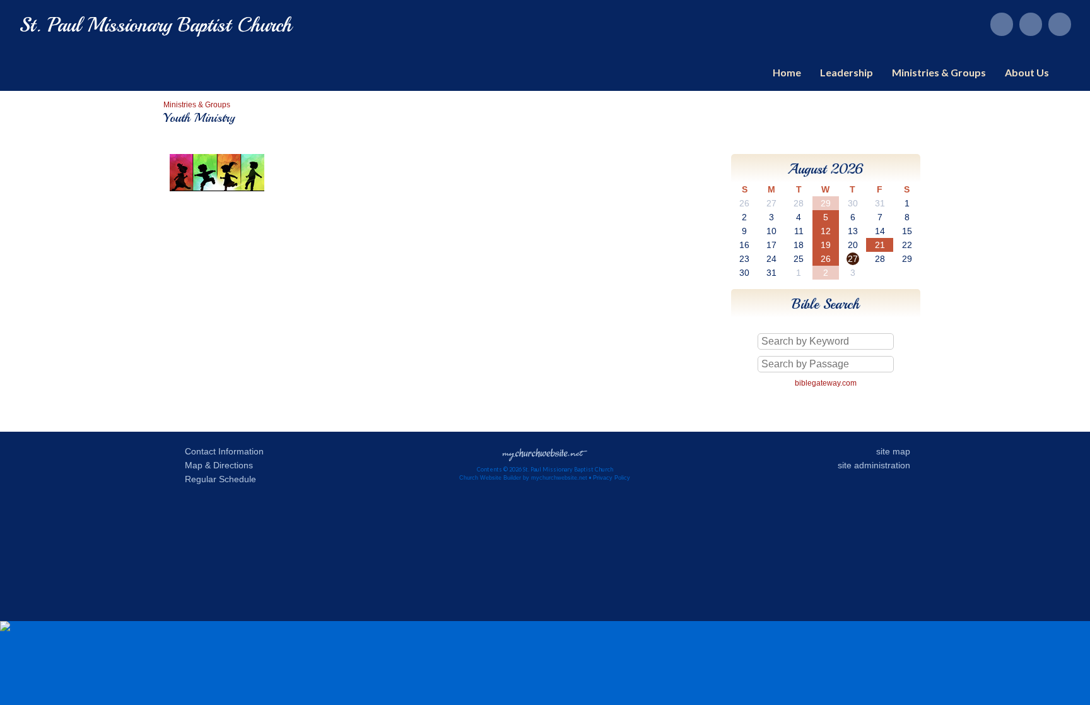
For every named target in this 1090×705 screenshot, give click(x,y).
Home (787, 72)
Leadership (846, 72)
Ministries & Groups (939, 72)
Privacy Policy (611, 478)
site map (893, 451)
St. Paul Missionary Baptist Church (155, 25)
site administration (874, 465)
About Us (1027, 72)
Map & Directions (216, 465)
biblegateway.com (826, 383)
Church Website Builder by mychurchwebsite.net (523, 478)
